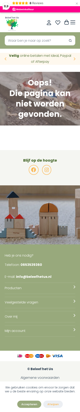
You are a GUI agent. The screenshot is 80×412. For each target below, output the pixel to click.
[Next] (74, 58)
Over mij (11, 316)
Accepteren (29, 404)
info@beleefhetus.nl (33, 276)
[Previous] (5, 58)
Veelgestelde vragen (21, 302)
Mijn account (15, 330)
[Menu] (72, 22)
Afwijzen (53, 404)
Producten (13, 288)
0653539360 (31, 264)
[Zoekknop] (70, 40)
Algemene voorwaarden (40, 377)
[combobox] (35, 40)
